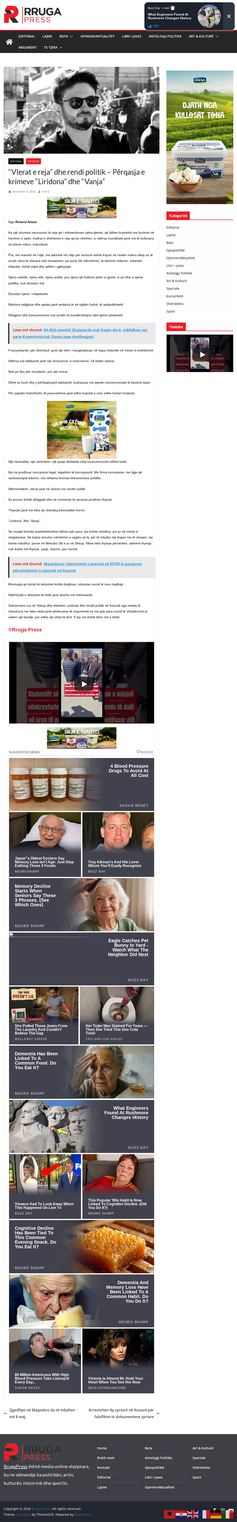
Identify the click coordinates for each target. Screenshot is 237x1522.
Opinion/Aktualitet (98, 36)
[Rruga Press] (9, 41)
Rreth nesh (106, 1458)
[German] (216, 1513)
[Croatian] (181, 1513)
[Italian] (228, 1513)
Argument (28, 47)
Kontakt (103, 1467)
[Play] (84, 684)
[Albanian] (170, 1513)
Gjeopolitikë (175, 250)
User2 (45, 191)
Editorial (27, 36)
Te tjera (50, 47)
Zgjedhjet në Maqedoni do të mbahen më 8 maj (42, 1413)
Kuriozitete (174, 296)
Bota (63, 36)
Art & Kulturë (201, 36)
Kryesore (33, 161)
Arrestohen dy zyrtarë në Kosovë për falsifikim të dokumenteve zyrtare (121, 1413)
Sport (170, 311)
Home (102, 1448)
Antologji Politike (165, 36)
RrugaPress (16, 1466)
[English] (193, 1513)
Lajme (47, 36)
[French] (204, 1513)
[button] (70, 36)
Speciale (172, 288)
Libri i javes (131, 36)
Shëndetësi (175, 303)
